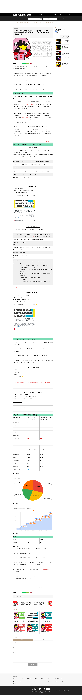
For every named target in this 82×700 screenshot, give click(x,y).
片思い (42, 681)
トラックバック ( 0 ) (42, 639)
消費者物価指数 (25, 117)
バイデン (22, 119)
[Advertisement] (28, 6)
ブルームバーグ (49, 141)
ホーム (35, 14)
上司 (56, 681)
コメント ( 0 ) (22, 639)
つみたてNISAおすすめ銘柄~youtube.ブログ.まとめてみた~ (26, 407)
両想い (35, 681)
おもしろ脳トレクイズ (58, 678)
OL (62, 681)
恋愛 (13, 681)
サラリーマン (15, 683)
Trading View (29, 678)
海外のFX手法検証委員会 (41, 689)
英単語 (61, 14)
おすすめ (14, 678)
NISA (16, 28)
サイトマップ (67, 14)
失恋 (48, 681)
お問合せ (55, 14)
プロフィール (49, 14)
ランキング (35, 678)
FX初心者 (21, 678)
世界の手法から (41, 14)
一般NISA (33, 236)
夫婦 (27, 681)
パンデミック (47, 129)
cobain (17, 596)
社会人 (21, 681)
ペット (49, 678)
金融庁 (16, 181)
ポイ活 (42, 678)
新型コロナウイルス (30, 104)
